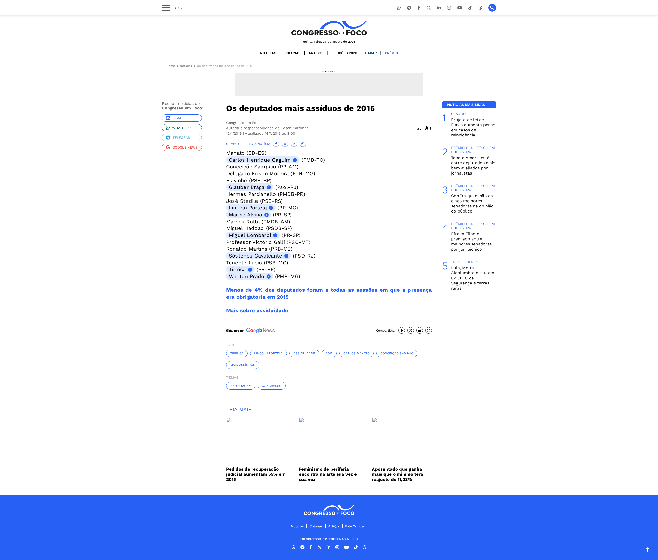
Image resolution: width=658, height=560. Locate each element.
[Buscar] (492, 8)
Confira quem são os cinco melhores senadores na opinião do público (472, 203)
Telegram (182, 138)
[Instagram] (449, 7)
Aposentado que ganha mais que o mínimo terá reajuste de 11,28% (397, 474)
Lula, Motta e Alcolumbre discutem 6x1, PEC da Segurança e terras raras (472, 278)
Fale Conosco (356, 526)
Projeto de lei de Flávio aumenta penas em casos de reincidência (473, 127)
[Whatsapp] (399, 7)
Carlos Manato (356, 353)
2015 (329, 353)
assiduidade (304, 353)
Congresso (271, 386)
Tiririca (237, 269)
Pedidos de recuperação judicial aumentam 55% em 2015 (256, 474)
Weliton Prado (246, 276)
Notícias (268, 53)
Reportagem (240, 386)
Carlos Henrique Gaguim (260, 160)
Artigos (316, 53)
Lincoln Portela (248, 208)
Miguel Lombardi (250, 235)
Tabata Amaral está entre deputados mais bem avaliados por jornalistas (473, 165)
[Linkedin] (439, 7)
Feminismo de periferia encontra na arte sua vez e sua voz (328, 474)
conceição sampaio (396, 353)
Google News (184, 147)
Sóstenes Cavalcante (255, 256)
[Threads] (480, 7)
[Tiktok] (470, 7)
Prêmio (391, 53)
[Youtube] (459, 7)
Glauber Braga (247, 187)
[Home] (329, 28)
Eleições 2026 (344, 53)
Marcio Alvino (245, 215)
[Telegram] (409, 7)
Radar (371, 53)
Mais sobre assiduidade (257, 310)
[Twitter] (429, 7)
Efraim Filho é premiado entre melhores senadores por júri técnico (471, 241)
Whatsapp (181, 128)
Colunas (292, 53)
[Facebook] (419, 7)
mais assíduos (242, 365)
